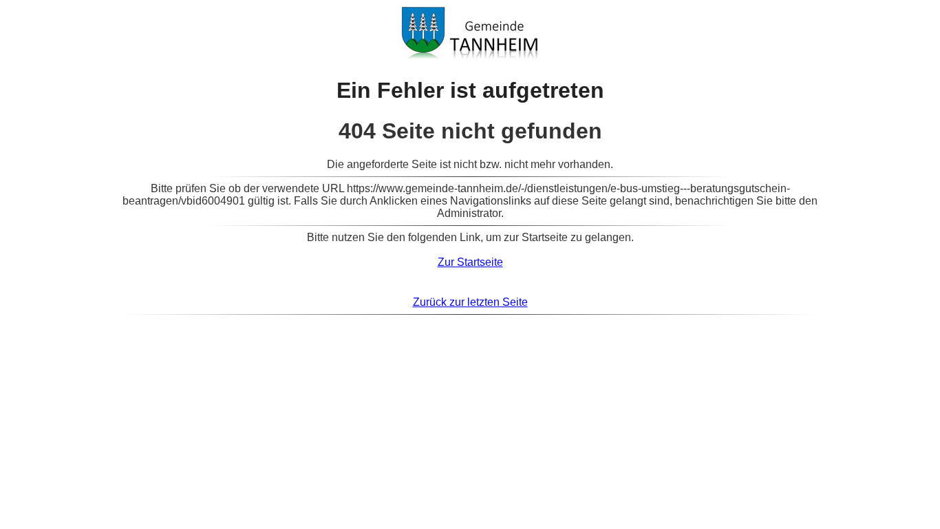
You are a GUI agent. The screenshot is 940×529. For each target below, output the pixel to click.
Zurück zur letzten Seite (470, 302)
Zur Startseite (470, 262)
